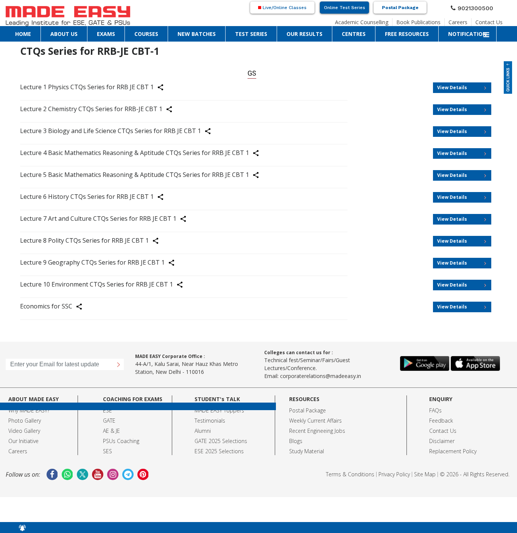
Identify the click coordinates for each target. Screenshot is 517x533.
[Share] (165, 85)
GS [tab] (252, 71)
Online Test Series (344, 8)
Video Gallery (24, 427)
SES (107, 448)
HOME (14, 32)
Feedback (441, 417)
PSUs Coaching (121, 438)
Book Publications (431, 21)
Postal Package (400, 8)
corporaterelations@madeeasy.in (320, 373)
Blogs (295, 438)
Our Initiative (23, 438)
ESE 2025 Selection (218, 448)
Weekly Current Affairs (315, 417)
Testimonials (210, 417)
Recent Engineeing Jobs (317, 427)
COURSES (75, 32)
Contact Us (492, 21)
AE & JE (111, 427)
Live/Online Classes (284, 8)
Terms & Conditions (350, 471)
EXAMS (55, 32)
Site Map (425, 471)
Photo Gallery (24, 417)
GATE (109, 417)
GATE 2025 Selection (219, 438)
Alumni (203, 427)
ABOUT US (34, 32)
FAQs (435, 407)
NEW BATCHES (103, 32)
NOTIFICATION (256, 32)
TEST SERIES (133, 32)
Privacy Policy (394, 471)
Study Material (306, 448)
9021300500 (478, 8)
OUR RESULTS (163, 32)
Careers (465, 21)
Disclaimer (442, 438)
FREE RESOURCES (220, 32)
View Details (452, 84)
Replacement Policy (453, 448)
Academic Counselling (383, 21)
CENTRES (190, 32)
